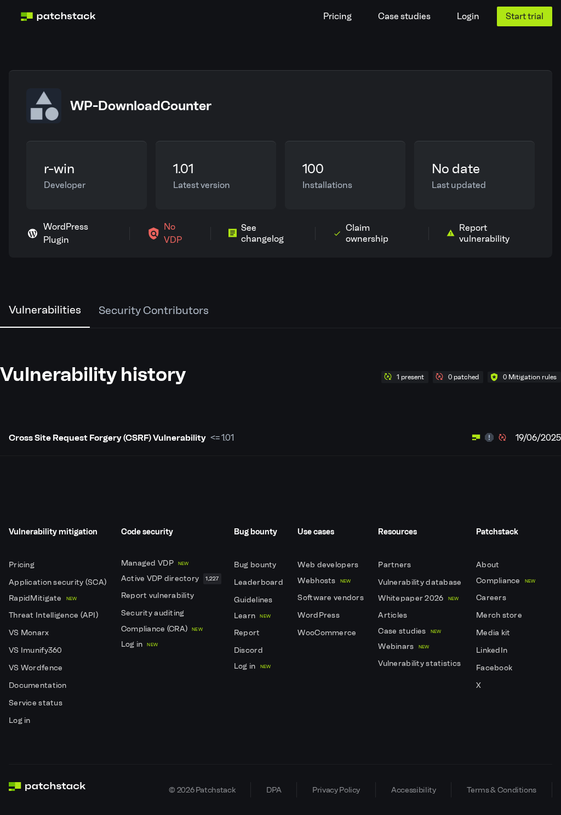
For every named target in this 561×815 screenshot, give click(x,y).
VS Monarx (30, 632)
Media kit (494, 632)
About (488, 564)
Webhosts (324, 580)
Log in (20, 720)
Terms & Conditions (501, 790)
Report (248, 632)
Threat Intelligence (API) (54, 615)
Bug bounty (256, 564)
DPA (273, 790)
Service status (36, 703)
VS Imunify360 (36, 650)
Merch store (500, 615)
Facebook (495, 667)
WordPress (319, 615)
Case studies (404, 16)
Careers (492, 597)
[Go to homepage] (47, 789)
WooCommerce (327, 632)
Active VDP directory (170, 578)
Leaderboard (259, 582)
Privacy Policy (336, 790)
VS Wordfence (37, 667)
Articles (393, 615)
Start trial (524, 16)
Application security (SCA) (58, 582)
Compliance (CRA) (162, 629)
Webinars (403, 646)
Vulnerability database (420, 582)
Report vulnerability (158, 595)
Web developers (328, 564)
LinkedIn (493, 650)
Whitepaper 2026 (418, 598)
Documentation (38, 685)
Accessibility (413, 790)
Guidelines (254, 600)
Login (468, 16)
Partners (395, 564)
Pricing (337, 16)
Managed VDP (155, 563)
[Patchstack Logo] (58, 16)
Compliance (506, 580)
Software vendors (331, 597)
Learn (252, 615)
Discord (249, 650)
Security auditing (153, 613)
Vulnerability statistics (420, 663)
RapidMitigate (43, 598)
